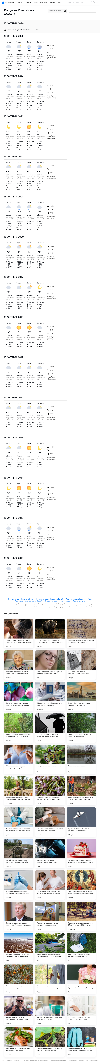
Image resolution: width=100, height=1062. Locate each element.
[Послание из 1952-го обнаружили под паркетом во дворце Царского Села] (81, 633)
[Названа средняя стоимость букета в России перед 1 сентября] (81, 979)
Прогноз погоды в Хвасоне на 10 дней (28, 601)
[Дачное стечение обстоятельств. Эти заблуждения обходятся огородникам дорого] (81, 790)
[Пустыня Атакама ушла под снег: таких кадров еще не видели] (18, 948)
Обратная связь (72, 1060)
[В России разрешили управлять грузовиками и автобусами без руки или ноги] (50, 948)
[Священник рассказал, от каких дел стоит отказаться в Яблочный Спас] (81, 885)
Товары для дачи (79, 601)
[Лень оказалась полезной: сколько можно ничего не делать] (50, 822)
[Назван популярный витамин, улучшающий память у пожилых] (18, 790)
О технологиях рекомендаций (58, 1060)
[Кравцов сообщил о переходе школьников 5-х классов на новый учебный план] (81, 1042)
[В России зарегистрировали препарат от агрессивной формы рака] (18, 885)
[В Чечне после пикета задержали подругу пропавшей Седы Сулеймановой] (50, 665)
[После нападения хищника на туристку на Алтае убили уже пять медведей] (50, 633)
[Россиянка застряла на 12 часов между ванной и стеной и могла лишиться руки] (18, 822)
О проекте (26, 1060)
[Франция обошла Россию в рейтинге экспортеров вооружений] (81, 822)
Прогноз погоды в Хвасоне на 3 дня (20, 599)
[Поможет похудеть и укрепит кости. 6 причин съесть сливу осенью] (18, 696)
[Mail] (3, 2)
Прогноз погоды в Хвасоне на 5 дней (49, 599)
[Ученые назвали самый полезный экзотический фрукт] (50, 1010)
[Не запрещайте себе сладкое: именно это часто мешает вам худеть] (81, 853)
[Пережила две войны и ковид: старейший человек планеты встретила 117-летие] (18, 665)
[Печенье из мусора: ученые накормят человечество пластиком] (50, 916)
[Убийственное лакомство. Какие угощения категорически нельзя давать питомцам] (18, 633)
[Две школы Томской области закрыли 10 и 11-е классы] (81, 948)
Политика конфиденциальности (39, 1060)
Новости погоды (51, 601)
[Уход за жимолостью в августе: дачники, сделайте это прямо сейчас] (50, 759)
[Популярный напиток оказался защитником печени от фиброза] (50, 885)
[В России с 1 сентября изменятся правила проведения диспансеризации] (50, 696)
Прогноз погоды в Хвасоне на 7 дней (79, 599)
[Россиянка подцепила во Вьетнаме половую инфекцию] (50, 979)
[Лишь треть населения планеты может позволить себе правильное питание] (18, 1042)
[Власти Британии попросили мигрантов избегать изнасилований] (81, 696)
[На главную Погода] (9, 2)
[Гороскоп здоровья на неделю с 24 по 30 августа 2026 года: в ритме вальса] (81, 916)
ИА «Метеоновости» (92, 1060)
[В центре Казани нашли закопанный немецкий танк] (81, 665)
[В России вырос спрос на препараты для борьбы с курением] (18, 759)
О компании (9, 1060)
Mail (3, 1060)
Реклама (16, 1060)
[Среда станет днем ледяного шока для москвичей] (81, 728)
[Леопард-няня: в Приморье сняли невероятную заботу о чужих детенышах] (18, 728)
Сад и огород (65, 601)
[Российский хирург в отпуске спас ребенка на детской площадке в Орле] (81, 1010)
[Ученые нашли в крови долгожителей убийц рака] (50, 853)
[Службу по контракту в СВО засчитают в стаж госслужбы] (18, 853)
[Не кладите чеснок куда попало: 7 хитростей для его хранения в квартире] (50, 790)
